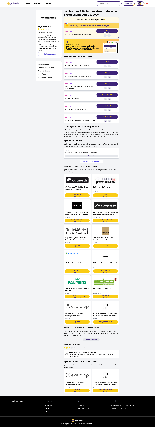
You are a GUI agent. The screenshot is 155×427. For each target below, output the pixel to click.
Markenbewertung (45, 77)
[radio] (39, 29)
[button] (49, 18)
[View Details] (105, 35)
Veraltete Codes (44, 71)
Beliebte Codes (43, 64)
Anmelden (128, 4)
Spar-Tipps (42, 74)
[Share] (109, 35)
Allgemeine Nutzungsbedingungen (122, 405)
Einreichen (48, 4)
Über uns (81, 405)
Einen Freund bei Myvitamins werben (91, 156)
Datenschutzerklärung (118, 409)
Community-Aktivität (46, 68)
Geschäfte (47, 409)
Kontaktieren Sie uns (85, 409)
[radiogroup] (69, 348)
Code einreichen (50, 54)
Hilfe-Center (48, 412)
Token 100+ (37, 4)
